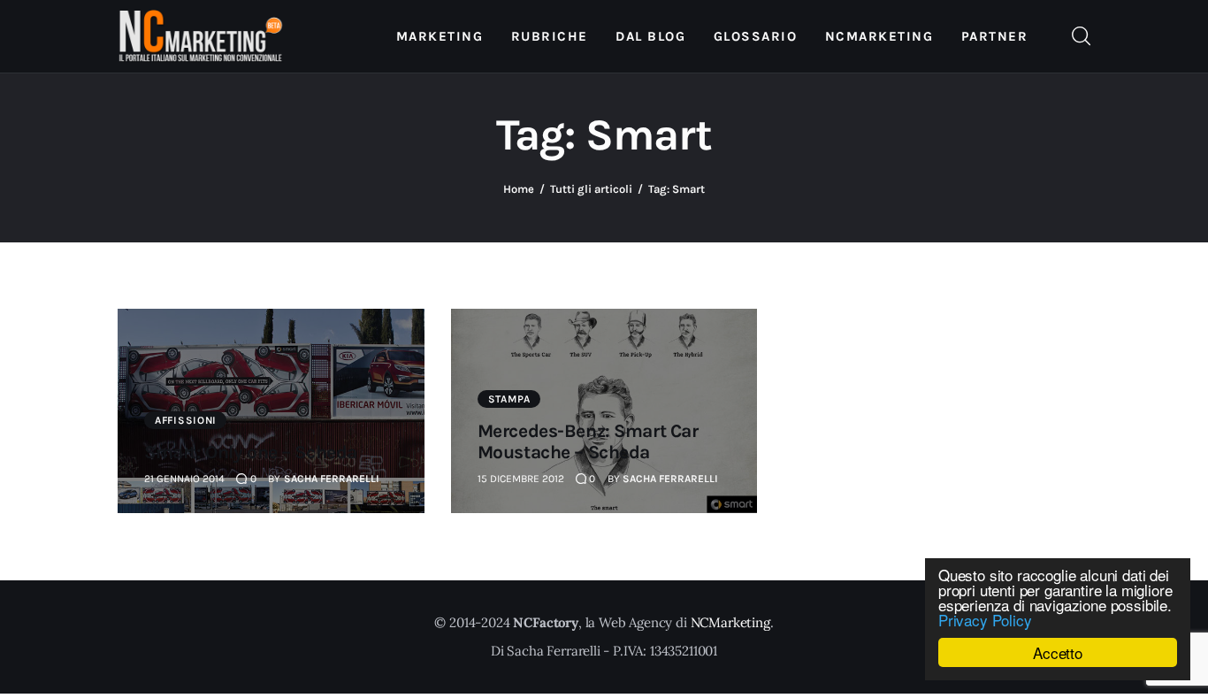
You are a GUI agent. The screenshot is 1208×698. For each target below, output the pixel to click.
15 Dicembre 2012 (521, 478)
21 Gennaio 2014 (184, 478)
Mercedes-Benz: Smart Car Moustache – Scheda (588, 441)
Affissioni (186, 420)
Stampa (509, 399)
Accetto (1057, 652)
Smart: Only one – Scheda (250, 452)
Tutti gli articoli (591, 189)
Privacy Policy (985, 620)
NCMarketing (730, 622)
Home (518, 189)
